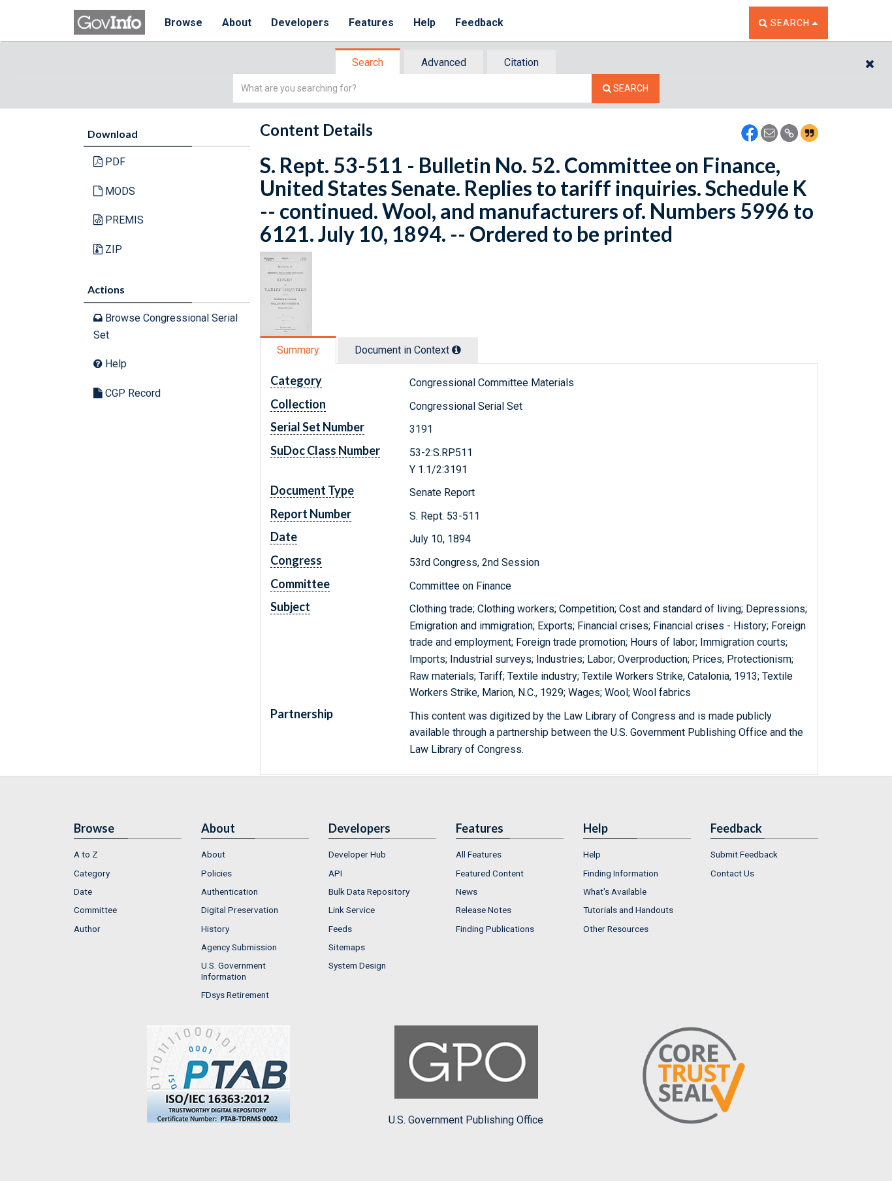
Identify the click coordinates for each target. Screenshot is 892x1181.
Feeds (340, 928)
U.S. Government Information (233, 970)
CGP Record (132, 393)
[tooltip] (456, 349)
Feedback (479, 22)
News (466, 891)
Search (367, 62)
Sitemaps (346, 947)
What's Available (614, 891)
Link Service (351, 910)
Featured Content (490, 873)
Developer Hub (357, 854)
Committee (95, 910)
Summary (298, 350)
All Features (479, 854)
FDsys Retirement (235, 995)
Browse (183, 22)
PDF (114, 162)
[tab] (368, 62)
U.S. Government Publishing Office (466, 1120)
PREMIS (123, 220)
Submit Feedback (744, 854)
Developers (300, 22)
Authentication (229, 891)
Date (83, 891)
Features (371, 22)
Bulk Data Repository (368, 891)
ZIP (112, 249)
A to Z (86, 854)
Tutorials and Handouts (628, 910)
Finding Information (620, 873)
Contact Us (732, 873)
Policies (216, 873)
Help (424, 22)
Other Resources (615, 928)
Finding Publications (495, 928)
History (215, 928)
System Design (357, 965)
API (335, 873)
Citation (521, 62)
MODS (119, 191)
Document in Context (403, 350)
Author (87, 928)
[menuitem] (128, 854)
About (236, 22)
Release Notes (483, 910)
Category (92, 873)
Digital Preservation (239, 910)
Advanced (443, 62)
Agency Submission (239, 947)
